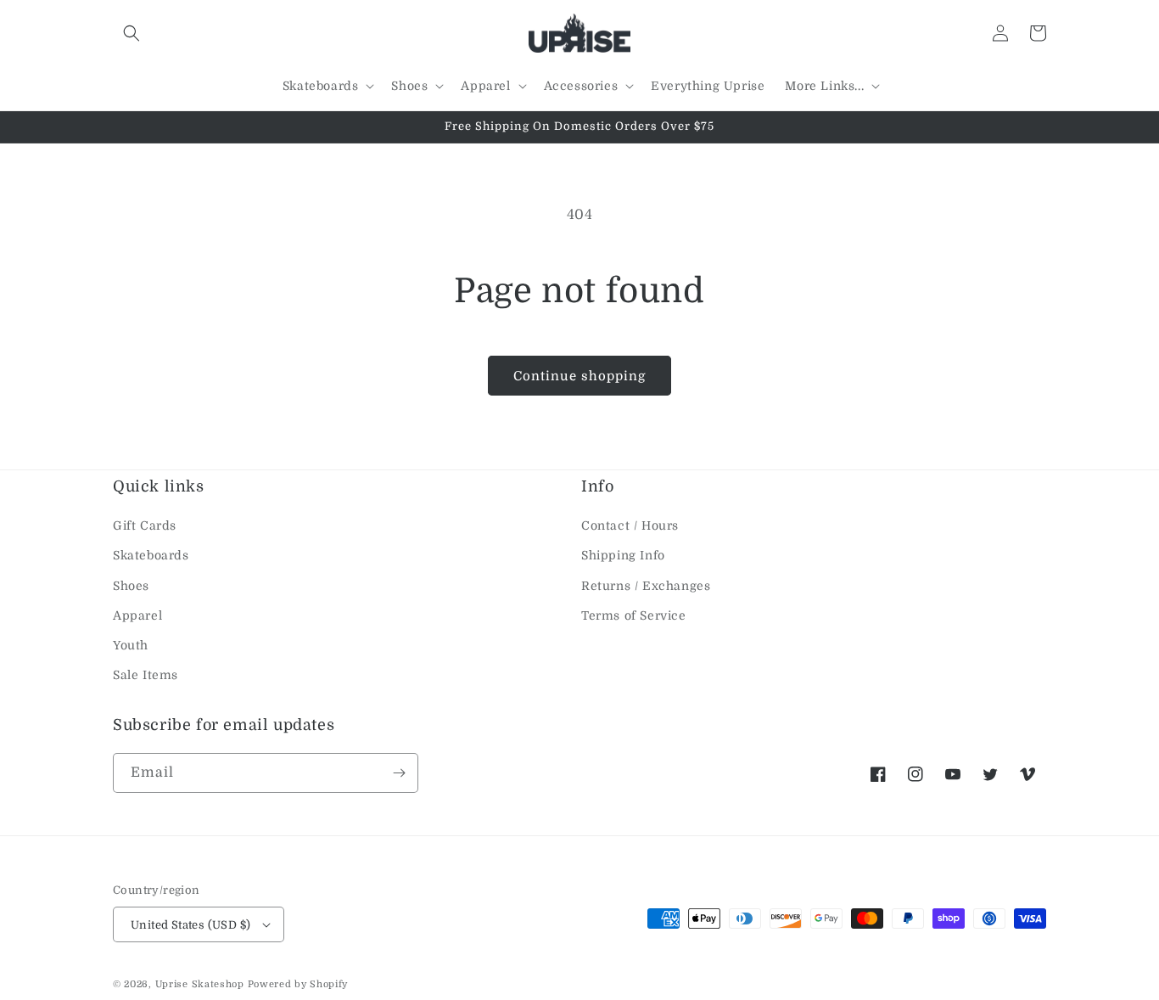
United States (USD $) (190, 925)
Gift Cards (144, 525)
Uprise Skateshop (199, 984)
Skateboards (151, 555)
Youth (130, 645)
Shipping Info (623, 555)
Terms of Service (633, 615)
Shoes (131, 586)
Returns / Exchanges (645, 586)
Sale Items (145, 675)
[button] (131, 33)
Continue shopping (579, 376)
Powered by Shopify (298, 984)
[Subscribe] (398, 773)
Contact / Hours (630, 525)
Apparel (137, 615)
